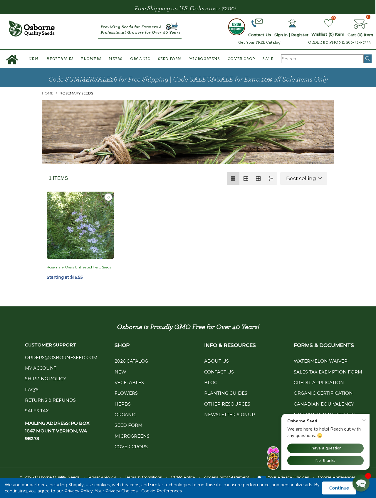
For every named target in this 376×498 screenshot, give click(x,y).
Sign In (281, 34)
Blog (210, 382)
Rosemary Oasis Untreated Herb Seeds (79, 267)
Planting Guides (225, 393)
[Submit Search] (368, 58)
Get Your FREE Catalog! (259, 42)
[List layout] (271, 178)
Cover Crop (241, 59)
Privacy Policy (78, 491)
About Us (216, 361)
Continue (339, 488)
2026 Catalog (131, 361)
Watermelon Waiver (321, 361)
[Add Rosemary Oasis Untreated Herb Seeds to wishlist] (108, 197)
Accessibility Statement (226, 477)
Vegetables (60, 59)
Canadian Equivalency (324, 404)
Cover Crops (131, 446)
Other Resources (227, 404)
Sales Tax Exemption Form (328, 372)
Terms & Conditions (143, 477)
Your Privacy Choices (116, 491)
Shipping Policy (45, 378)
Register (299, 34)
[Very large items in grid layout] (258, 178)
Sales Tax (37, 411)
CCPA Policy (183, 477)
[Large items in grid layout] (245, 178)
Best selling (301, 178)
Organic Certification (323, 393)
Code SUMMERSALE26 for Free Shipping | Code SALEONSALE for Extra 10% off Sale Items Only (188, 79)
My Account (40, 368)
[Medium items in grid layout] (233, 178)
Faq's (31, 389)
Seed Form (170, 59)
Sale (268, 59)
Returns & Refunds (50, 400)
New (33, 59)
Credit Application (319, 382)
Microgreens (204, 59)
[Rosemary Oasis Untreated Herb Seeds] (80, 225)
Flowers (91, 59)
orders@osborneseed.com (61, 357)
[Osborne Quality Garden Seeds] (32, 28)
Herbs (115, 59)
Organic (140, 59)
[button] (361, 483)
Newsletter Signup (229, 414)
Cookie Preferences (161, 491)
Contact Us (219, 372)
